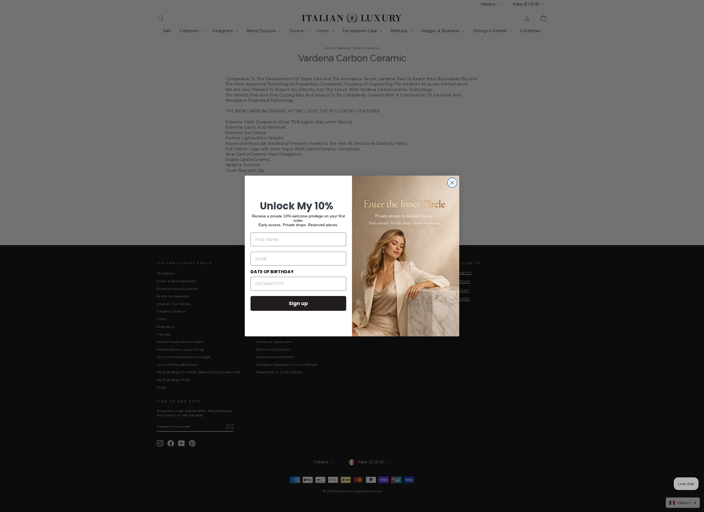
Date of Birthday (272, 272)
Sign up (298, 303)
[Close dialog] (452, 182)
